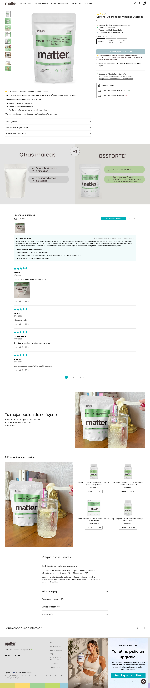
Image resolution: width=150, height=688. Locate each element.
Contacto (54, 663)
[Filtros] (129, 218)
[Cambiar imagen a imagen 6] (8, 48)
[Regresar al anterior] (138, 628)
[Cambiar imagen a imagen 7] (8, 55)
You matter (20, 676)
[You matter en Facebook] (6, 655)
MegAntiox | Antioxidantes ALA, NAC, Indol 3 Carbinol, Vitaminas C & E (128, 483)
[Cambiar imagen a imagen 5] (8, 41)
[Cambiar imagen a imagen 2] (8, 21)
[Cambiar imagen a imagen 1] (8, 14)
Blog (51, 654)
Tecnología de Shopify (12, 678)
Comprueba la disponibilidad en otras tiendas (116, 79)
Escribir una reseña (113, 218)
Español (7, 673)
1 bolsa (100, 41)
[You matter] (11, 3)
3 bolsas (122, 41)
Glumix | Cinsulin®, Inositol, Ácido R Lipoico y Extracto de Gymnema (93, 483)
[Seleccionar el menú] (135, 3)
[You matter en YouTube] (19, 655)
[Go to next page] (87, 377)
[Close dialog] (145, 641)
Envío (113, 63)
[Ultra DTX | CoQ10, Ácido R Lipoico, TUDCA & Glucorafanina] (94, 508)
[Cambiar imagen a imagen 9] (8, 68)
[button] (100, 14)
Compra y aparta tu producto (120, 52)
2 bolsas (111, 41)
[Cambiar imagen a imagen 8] (8, 62)
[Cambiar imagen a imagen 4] (8, 34)
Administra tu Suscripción (55, 658)
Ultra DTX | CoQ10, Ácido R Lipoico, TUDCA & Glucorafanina (93, 520)
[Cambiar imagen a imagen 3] (8, 28)
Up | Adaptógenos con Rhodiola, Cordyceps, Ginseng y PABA (127, 520)
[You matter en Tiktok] (16, 655)
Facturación (54, 667)
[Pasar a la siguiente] (143, 628)
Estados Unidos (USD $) (23, 673)
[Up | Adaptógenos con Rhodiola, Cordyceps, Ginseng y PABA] (128, 508)
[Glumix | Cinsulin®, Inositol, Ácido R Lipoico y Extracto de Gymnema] (94, 472)
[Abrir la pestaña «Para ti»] (143, 681)
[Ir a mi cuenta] (140, 3)
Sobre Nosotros (56, 650)
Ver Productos (55, 646)
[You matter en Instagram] (9, 655)
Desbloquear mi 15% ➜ (128, 675)
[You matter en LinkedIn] (13, 655)
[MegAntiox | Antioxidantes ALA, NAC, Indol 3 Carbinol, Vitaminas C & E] (128, 472)
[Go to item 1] (20, 228)
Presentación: (104, 36)
